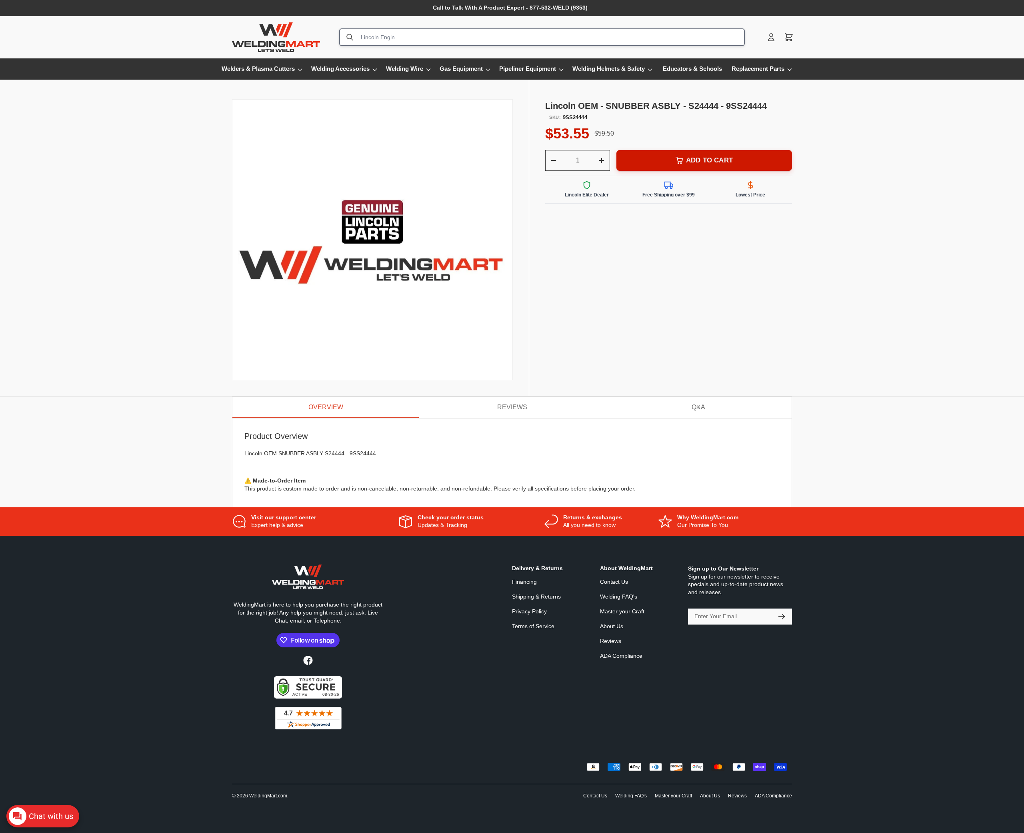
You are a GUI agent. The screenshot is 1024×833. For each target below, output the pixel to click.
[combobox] (542, 37)
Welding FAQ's (618, 596)
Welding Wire (404, 68)
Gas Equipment (461, 68)
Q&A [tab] (698, 407)
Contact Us (614, 582)
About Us (611, 626)
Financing (524, 582)
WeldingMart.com (268, 796)
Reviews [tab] (512, 407)
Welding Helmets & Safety (608, 68)
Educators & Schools (692, 68)
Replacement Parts (758, 68)
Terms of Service (533, 626)
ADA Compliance (621, 656)
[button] (789, 37)
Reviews (610, 641)
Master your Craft (622, 611)
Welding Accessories (340, 68)
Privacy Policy (529, 611)
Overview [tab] (325, 407)
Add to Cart (709, 160)
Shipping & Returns (536, 596)
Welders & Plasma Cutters (258, 68)
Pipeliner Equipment (527, 68)
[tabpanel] (512, 463)
